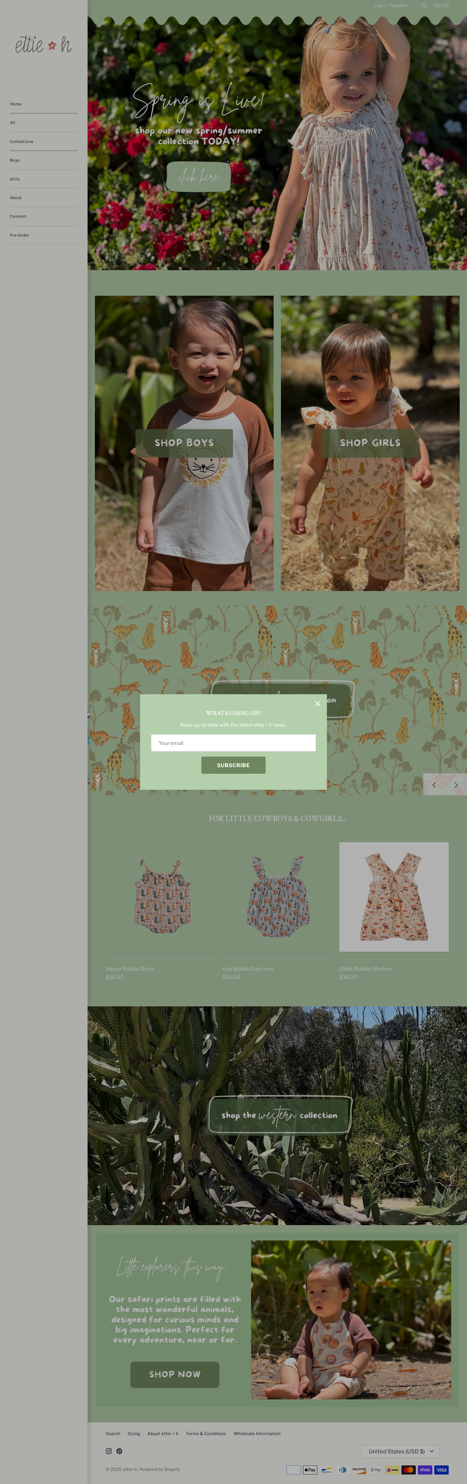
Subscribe (233, 765)
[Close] (318, 703)
